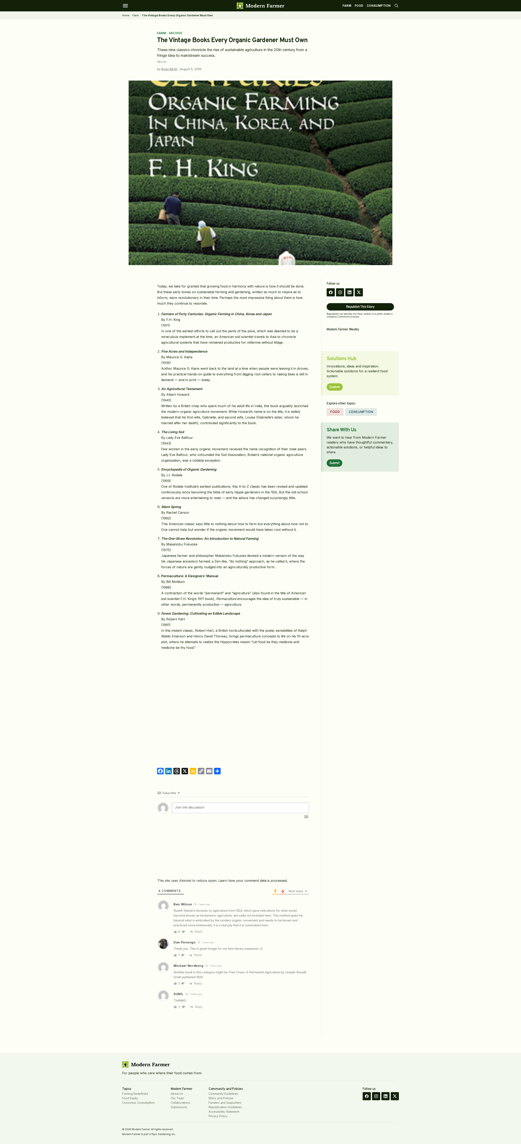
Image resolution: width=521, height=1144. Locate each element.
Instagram (340, 292)
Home (125, 15)
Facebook (331, 292)
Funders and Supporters (225, 1102)
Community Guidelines (223, 1093)
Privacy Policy (218, 1116)
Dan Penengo (185, 942)
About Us (177, 1093)
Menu (125, 5)
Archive (175, 33)
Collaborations (180, 1102)
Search (396, 5)
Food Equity (130, 1098)
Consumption (379, 5)
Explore (334, 387)
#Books (161, 61)
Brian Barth (169, 69)
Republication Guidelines (225, 1107)
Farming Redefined (135, 1093)
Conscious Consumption (138, 1102)
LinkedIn (349, 292)
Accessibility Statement (224, 1111)
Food (359, 5)
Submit (334, 463)
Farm (347, 5)
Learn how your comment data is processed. (253, 880)
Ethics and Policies (221, 1098)
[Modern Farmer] (260, 5)
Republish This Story (360, 307)
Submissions (179, 1107)
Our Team (177, 1098)
